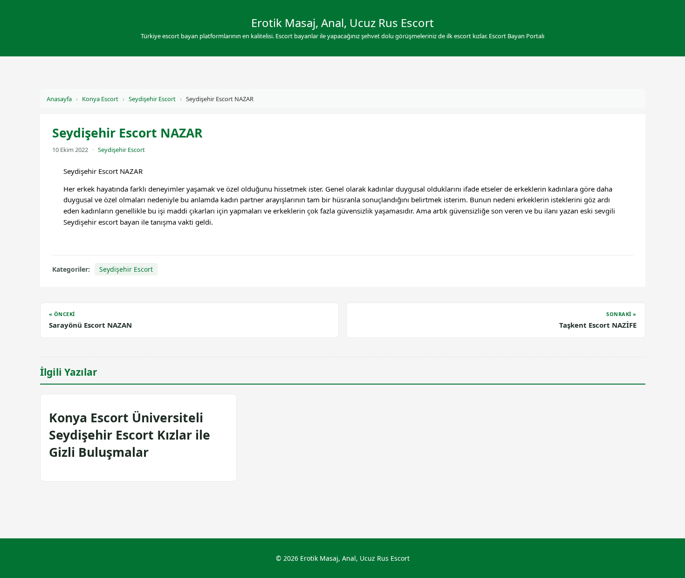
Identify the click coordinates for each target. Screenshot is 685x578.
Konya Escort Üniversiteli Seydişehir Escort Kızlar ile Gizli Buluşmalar (129, 435)
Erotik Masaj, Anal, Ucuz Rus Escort (342, 22)
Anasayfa (59, 99)
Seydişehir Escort (152, 99)
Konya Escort (100, 99)
